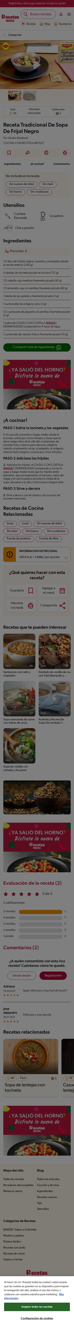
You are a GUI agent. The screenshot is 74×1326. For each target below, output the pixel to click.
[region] (37, 1301)
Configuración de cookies (37, 1318)
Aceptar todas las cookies (37, 1307)
